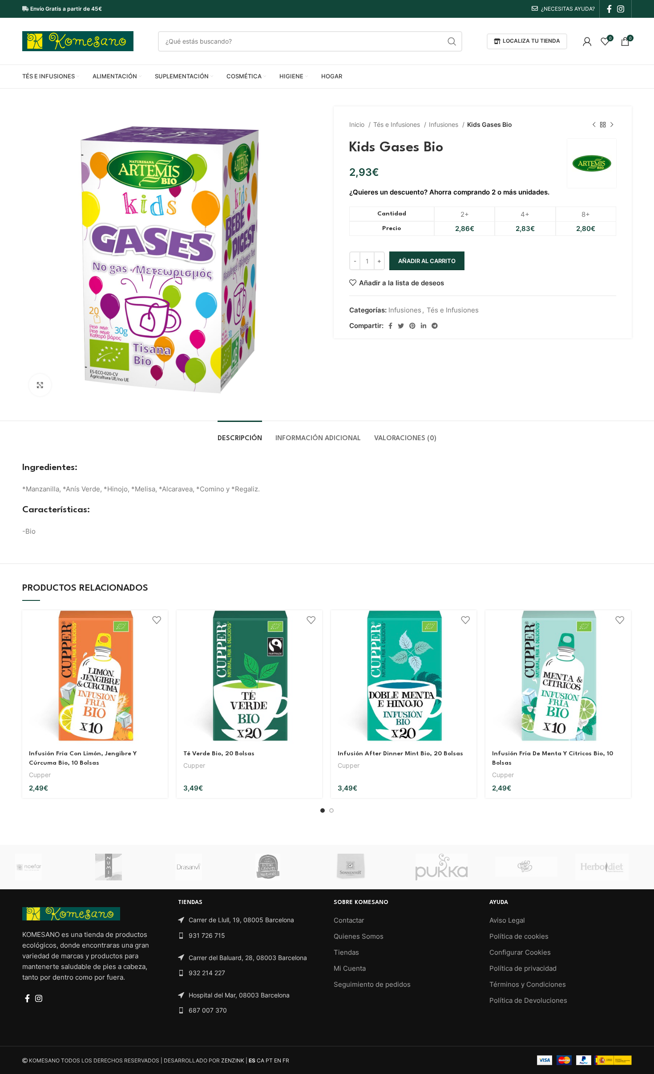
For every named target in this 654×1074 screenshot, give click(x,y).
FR (286, 1060)
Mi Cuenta (350, 968)
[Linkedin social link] (423, 326)
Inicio (357, 124)
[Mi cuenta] (587, 41)
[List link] (249, 920)
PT (269, 1060)
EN (277, 1060)
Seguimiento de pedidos (372, 984)
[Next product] (611, 124)
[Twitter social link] (401, 326)
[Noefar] (46, 867)
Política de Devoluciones (528, 1000)
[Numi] (126, 867)
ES (252, 1060)
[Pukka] (447, 867)
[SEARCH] (452, 41)
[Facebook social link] (609, 9)
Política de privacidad (523, 968)
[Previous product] (593, 124)
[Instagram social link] (620, 9)
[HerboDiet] (606, 867)
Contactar (349, 920)
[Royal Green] (286, 867)
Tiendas (346, 952)
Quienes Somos (359, 936)
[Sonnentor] (367, 867)
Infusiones (444, 124)
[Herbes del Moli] (526, 867)
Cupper (40, 774)
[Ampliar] (40, 385)
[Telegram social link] (434, 326)
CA (260, 1060)
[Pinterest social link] (412, 326)
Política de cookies (519, 936)
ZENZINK (232, 1060)
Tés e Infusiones (397, 124)
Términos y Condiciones (527, 984)
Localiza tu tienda (531, 40)
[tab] (240, 434)
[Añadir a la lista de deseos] (156, 620)
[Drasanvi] (206, 867)
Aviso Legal (507, 920)
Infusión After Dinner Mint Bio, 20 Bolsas (400, 753)
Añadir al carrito (427, 260)
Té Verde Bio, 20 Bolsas (218, 753)
